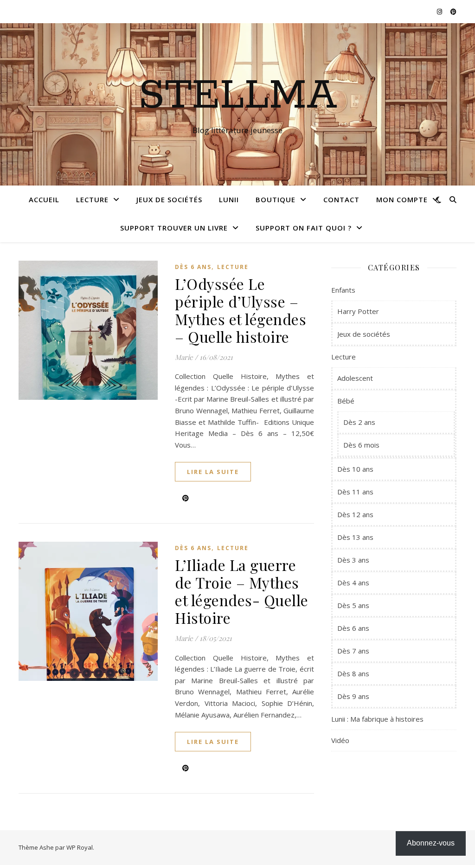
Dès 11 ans (355, 491)
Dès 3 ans (353, 559)
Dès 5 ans (353, 605)
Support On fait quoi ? (304, 227)
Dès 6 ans (193, 267)
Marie (184, 357)
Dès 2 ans (359, 422)
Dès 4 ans (353, 582)
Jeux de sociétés (169, 199)
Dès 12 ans (355, 514)
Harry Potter (358, 311)
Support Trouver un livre (174, 227)
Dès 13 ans (355, 537)
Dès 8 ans (353, 673)
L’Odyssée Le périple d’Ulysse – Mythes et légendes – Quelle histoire (240, 310)
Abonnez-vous (431, 843)
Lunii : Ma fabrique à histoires (377, 719)
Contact (341, 199)
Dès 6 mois (361, 444)
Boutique (275, 199)
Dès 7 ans (353, 650)
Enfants (343, 290)
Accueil (44, 199)
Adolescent (355, 378)
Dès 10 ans (355, 469)
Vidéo (340, 740)
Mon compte (402, 199)
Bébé (345, 400)
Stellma (237, 96)
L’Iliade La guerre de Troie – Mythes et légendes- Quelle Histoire (241, 591)
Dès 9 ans (353, 696)
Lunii (229, 199)
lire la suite (213, 472)
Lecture (92, 199)
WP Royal (79, 847)
